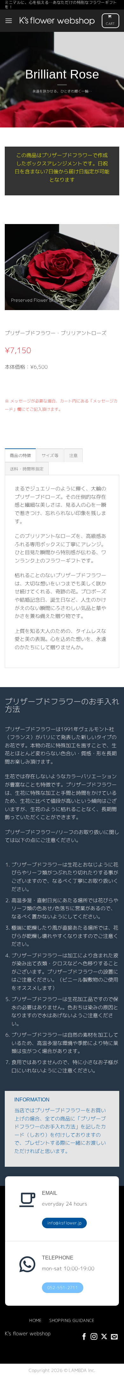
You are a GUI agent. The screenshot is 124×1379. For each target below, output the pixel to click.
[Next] (116, 266)
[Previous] (8, 266)
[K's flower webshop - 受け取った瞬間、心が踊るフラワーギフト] (57, 21)
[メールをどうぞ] (114, 1337)
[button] (8, 20)
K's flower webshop (28, 1333)
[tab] (20, 455)
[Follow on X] (104, 1337)
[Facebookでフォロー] (84, 1337)
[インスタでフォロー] (94, 1337)
